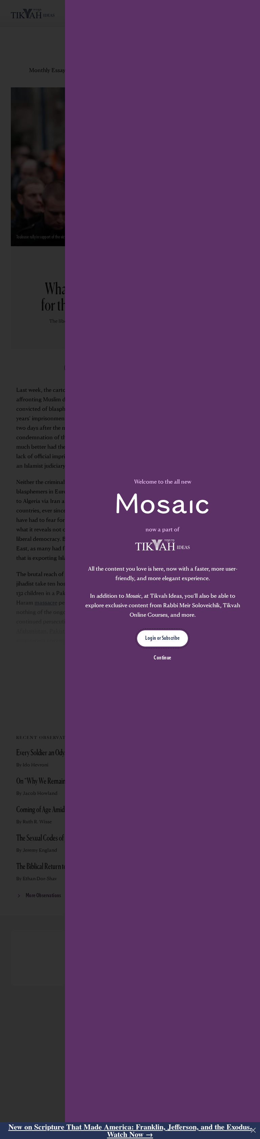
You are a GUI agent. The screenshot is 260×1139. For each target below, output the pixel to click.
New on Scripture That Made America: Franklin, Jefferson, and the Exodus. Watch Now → (130, 1130)
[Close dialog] (253, 1130)
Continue (162, 658)
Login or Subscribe (162, 638)
